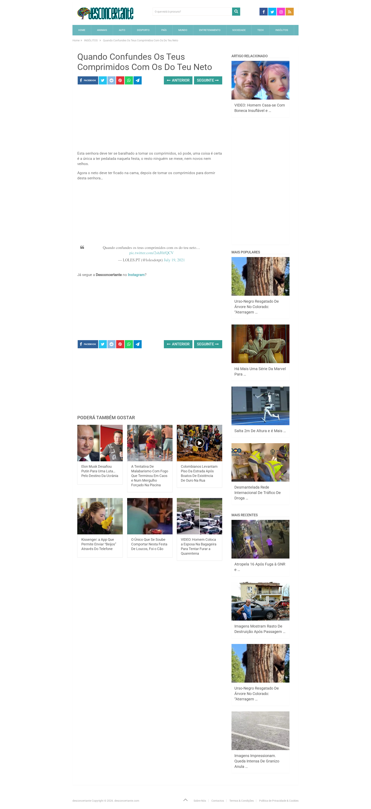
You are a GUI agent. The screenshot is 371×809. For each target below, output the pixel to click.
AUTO (122, 30)
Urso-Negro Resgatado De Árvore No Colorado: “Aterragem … (256, 306)
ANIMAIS (102, 30)
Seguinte (206, 80)
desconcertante (81, 800)
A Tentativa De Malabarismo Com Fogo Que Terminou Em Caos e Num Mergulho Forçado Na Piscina (149, 475)
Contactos (217, 800)
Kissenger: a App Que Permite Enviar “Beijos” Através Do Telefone (98, 544)
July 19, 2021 (174, 259)
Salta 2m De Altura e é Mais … (260, 430)
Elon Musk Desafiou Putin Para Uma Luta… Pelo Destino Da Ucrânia (99, 471)
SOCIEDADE (239, 30)
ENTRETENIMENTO (209, 30)
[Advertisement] (149, 119)
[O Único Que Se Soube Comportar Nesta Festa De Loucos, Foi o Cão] (150, 516)
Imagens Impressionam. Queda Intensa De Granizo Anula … (256, 761)
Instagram (136, 275)
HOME (81, 30)
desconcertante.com (126, 800)
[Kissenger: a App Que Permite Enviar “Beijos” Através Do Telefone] (100, 516)
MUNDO (182, 30)
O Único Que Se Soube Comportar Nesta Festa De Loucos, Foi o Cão (149, 544)
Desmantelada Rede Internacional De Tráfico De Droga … (257, 492)
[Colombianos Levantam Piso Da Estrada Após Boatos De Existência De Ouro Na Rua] (199, 443)
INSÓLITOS (281, 30)
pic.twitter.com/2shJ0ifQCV (151, 252)
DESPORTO (143, 30)
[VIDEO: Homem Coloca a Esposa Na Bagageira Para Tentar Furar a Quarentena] (199, 516)
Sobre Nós (200, 800)
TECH (260, 30)
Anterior (180, 80)
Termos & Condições (241, 800)
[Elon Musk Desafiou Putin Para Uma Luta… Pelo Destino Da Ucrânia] (100, 443)
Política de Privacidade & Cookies (279, 800)
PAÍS (164, 30)
